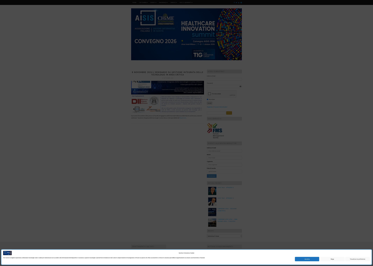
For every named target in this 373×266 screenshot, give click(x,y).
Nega (332, 259)
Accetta (307, 259)
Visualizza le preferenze (357, 259)
